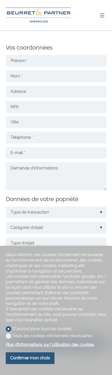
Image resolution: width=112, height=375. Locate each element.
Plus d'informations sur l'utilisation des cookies (50, 344)
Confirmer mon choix (30, 357)
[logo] (38, 15)
